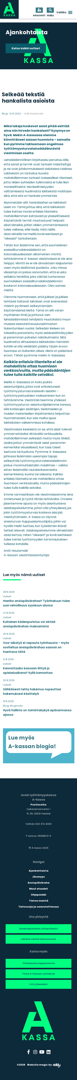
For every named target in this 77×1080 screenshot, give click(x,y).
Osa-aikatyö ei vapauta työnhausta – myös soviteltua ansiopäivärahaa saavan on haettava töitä (36, 647)
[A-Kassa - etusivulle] (9, 9)
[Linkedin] (48, 1052)
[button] (64, 12)
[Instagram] (35, 1052)
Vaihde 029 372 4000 (39, 824)
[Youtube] (42, 1052)
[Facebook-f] (28, 1052)
